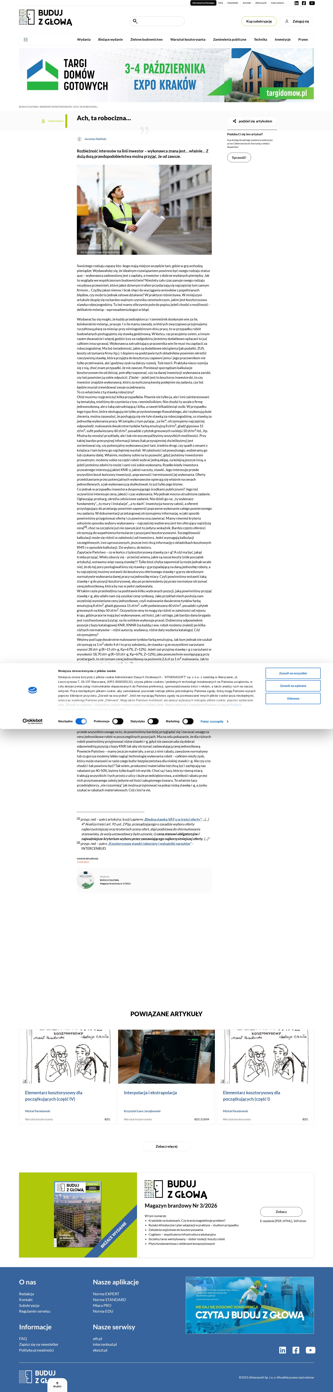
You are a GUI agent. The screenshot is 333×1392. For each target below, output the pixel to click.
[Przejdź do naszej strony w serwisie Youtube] (311, 3)
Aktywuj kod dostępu (203, 2)
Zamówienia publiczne (229, 39)
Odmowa (293, 698)
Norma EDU (103, 1311)
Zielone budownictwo (146, 39)
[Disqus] (144, 949)
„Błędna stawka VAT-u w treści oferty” (173, 819)
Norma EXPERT (106, 1293)
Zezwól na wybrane (293, 685)
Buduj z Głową (28, 106)
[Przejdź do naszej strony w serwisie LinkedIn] (296, 3)
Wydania (84, 39)
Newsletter (232, 2)
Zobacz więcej (166, 1146)
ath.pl (97, 1338)
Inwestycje (283, 39)
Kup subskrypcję (259, 21)
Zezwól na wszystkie (293, 673)
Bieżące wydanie (110, 39)
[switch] (117, 721)
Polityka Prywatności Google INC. (102, 709)
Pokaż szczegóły (212, 721)
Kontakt (247, 2)
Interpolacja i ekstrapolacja (150, 1092)
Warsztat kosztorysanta (187, 39)
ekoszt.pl (100, 1350)
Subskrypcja (29, 1305)
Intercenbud (277, 2)
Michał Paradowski (37, 1111)
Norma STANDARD (109, 1299)
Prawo (303, 39)
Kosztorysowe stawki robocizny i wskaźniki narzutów (149, 843)
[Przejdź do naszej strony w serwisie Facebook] (304, 3)
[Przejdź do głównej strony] (45, 17)
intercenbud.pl (105, 1344)
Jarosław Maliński (95, 138)
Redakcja (26, 1293)
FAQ (220, 2)
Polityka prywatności (36, 1350)
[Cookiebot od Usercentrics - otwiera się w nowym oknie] (33, 721)
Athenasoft (261, 2)
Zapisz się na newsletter (39, 1344)
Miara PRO (102, 1305)
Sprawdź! (239, 157)
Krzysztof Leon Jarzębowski (142, 1111)
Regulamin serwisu (34, 1311)
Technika (260, 39)
